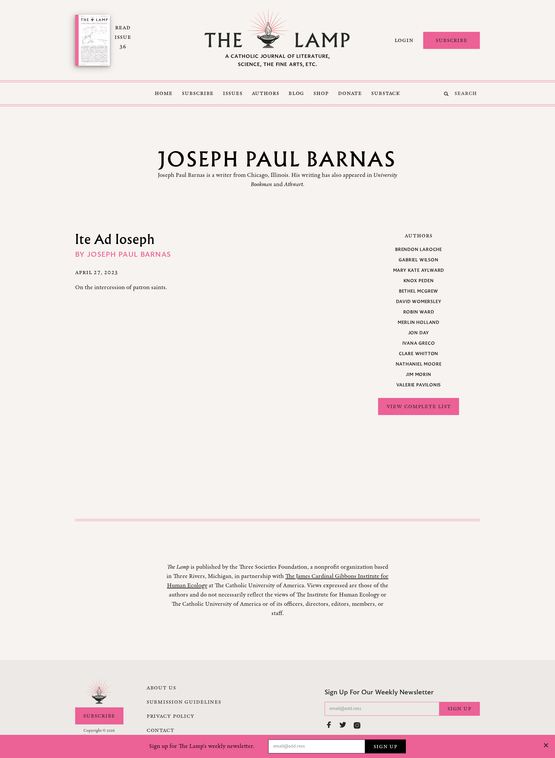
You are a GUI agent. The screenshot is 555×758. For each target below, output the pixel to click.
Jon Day (418, 333)
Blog (296, 93)
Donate (350, 93)
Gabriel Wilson (418, 260)
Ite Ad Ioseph (115, 239)
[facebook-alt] (329, 724)
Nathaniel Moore (419, 364)
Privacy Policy (171, 716)
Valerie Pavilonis (418, 385)
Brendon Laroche (418, 249)
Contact (160, 730)
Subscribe (451, 40)
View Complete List (418, 406)
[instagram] (357, 725)
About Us (161, 687)
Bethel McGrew (418, 291)
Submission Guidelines (184, 701)
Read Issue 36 (122, 37)
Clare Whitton (418, 354)
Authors (265, 93)
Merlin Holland (418, 322)
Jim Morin (418, 374)
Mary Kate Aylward (418, 270)
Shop (321, 93)
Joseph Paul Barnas (129, 255)
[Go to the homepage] (277, 28)
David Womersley (418, 302)
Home (164, 93)
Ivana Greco (418, 343)
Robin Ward (418, 312)
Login (404, 40)
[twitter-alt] (343, 724)
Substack (385, 93)
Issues (232, 93)
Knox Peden (419, 281)
